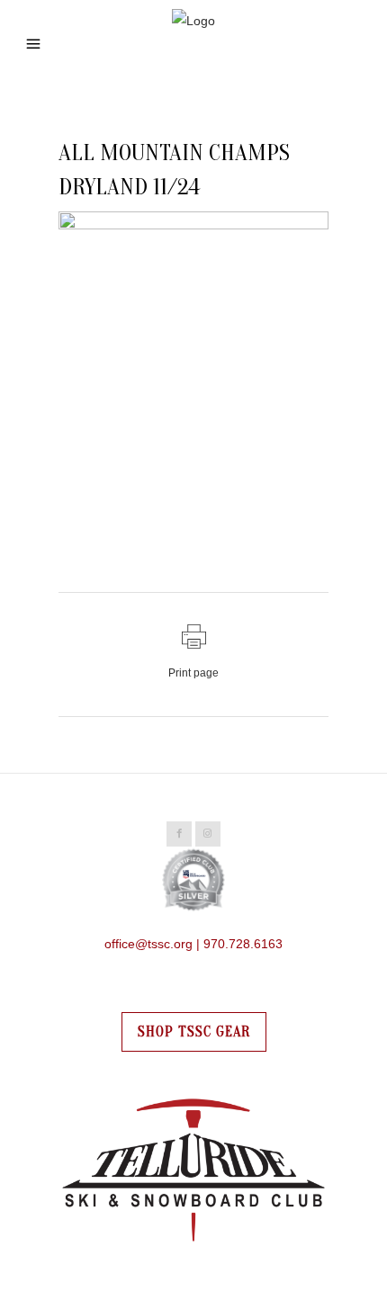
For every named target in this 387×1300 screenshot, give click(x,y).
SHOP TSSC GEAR (194, 1032)
